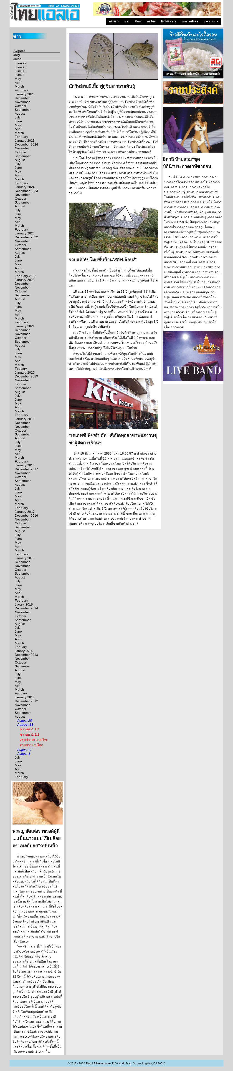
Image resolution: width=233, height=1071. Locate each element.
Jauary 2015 (24, 604)
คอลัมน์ (151, 21)
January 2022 (25, 280)
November (22, 102)
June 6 (20, 75)
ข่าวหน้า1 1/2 (29, 729)
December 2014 (26, 608)
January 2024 (25, 187)
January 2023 (25, 233)
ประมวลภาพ (211, 21)
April (18, 82)
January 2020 (25, 372)
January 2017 (25, 511)
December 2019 (26, 376)
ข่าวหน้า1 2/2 (29, 734)
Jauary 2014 (24, 651)
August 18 (25, 724)
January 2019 (25, 419)
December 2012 (26, 701)
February (21, 90)
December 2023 (26, 191)
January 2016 (25, 558)
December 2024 (26, 144)
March (19, 86)
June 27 (20, 63)
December (22, 98)
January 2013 (25, 697)
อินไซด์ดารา (168, 21)
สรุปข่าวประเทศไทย (34, 740)
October (20, 106)
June (17, 59)
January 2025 (25, 140)
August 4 (23, 753)
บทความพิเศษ (189, 21)
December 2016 (26, 515)
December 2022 (26, 237)
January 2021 (25, 326)
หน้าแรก (114, 21)
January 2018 (25, 465)
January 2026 (25, 94)
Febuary (21, 368)
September (23, 109)
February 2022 (25, 276)
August (19, 51)
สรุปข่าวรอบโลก (31, 745)
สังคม (138, 21)
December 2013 (26, 654)
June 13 (20, 71)
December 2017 (26, 469)
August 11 (24, 750)
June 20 (20, 67)
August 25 (24, 720)
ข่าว (126, 21)
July (16, 55)
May (18, 78)
